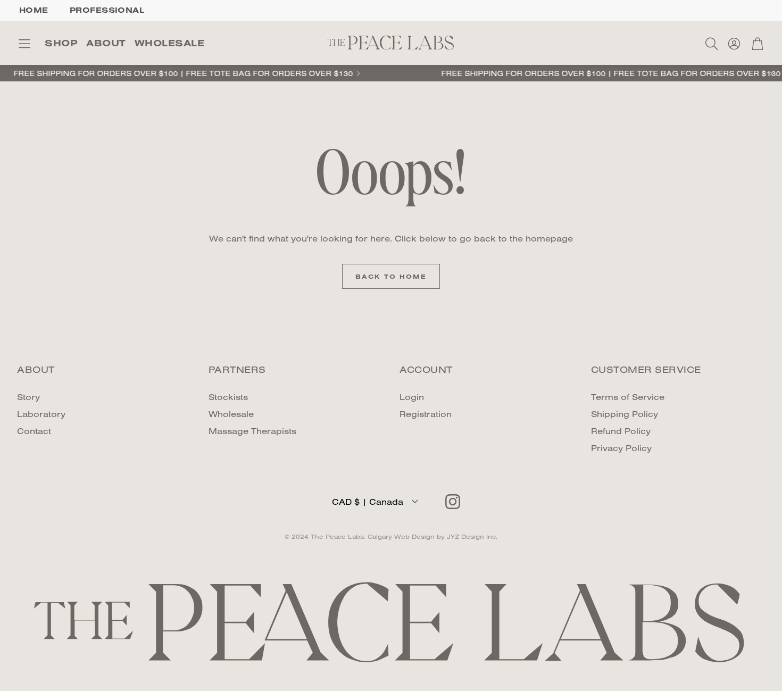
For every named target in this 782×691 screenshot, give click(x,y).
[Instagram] (452, 501)
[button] (24, 43)
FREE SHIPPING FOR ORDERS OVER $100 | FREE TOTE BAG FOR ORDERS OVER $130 (597, 73)
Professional (107, 10)
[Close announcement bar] (771, 73)
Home (33, 10)
